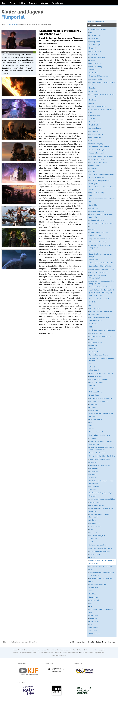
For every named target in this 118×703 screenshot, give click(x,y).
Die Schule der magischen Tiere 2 (100, 181)
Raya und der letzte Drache (98, 355)
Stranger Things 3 (95, 526)
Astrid (91, 591)
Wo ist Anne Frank (95, 35)
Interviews (43, 650)
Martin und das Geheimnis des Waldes (102, 199)
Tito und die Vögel (95, 321)
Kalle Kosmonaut (95, 137)
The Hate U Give (94, 554)
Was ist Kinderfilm (53, 650)
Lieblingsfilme (12, 24)
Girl (90, 603)
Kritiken (22, 3)
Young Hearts (94, 38)
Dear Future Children (96, 296)
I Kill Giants (93, 618)
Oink (90, 112)
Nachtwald (93, 168)
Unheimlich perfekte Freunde (99, 545)
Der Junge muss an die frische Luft (100, 578)
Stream (50, 652)
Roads (91, 529)
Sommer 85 (93, 346)
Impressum (112, 642)
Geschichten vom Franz (97, 211)
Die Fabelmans (94, 131)
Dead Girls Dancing (95, 67)
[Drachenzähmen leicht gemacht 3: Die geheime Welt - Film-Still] (19, 97)
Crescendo (92, 475)
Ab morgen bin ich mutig (97, 29)
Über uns (44, 3)
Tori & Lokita (93, 73)
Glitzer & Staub (94, 370)
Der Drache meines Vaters (98, 162)
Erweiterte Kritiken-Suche (96, 21)
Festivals (75, 650)
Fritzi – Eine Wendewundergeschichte (102, 499)
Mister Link (93, 532)
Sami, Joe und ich (95, 236)
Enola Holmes (94, 395)
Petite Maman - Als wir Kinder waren (101, 223)
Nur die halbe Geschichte (97, 453)
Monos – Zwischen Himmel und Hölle (102, 456)
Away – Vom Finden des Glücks (99, 459)
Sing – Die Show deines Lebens (99, 239)
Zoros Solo (92, 490)
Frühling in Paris (94, 352)
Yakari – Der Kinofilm (96, 383)
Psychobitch (93, 324)
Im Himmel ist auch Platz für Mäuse (101, 156)
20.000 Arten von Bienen (97, 106)
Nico (90, 202)
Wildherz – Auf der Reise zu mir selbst (102, 373)
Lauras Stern (93, 260)
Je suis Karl (92, 302)
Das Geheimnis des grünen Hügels (100, 493)
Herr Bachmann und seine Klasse (100, 311)
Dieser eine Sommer (96, 134)
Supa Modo (93, 539)
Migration (97, 652)
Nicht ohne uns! (94, 634)
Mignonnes (93, 404)
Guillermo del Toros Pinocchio (99, 147)
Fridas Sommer (94, 621)
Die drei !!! (92, 520)
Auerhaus (92, 478)
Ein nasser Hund (94, 308)
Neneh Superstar (95, 122)
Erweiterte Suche (69, 652)
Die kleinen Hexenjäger (97, 536)
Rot (90, 226)
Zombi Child (93, 389)
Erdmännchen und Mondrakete (100, 336)
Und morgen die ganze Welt (98, 379)
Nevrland (92, 496)
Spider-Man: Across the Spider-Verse (101, 109)
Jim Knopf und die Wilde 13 (98, 401)
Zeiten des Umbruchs (96, 159)
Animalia (92, 60)
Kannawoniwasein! (95, 79)
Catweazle (92, 349)
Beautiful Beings (94, 165)
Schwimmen (93, 597)
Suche (35, 652)
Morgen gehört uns (95, 342)
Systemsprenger (94, 502)
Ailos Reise (92, 557)
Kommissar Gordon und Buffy (99, 551)
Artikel (12, 3)
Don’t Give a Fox (94, 523)
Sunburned (93, 438)
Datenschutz (101, 642)
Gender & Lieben (88, 652)
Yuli (90, 569)
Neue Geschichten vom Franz (99, 76)
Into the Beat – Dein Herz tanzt (99, 435)
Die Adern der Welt (95, 333)
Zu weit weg (93, 462)
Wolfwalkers (93, 367)
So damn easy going (96, 144)
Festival (60, 652)
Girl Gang (92, 172)
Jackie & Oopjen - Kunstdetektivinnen (102, 269)
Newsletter (81, 642)
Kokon (91, 429)
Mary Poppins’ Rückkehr (97, 585)
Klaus (91, 251)
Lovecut (92, 386)
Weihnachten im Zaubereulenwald (101, 263)
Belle (90, 196)
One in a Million (94, 116)
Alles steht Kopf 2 (95, 45)
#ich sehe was (57, 3)
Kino (45, 652)
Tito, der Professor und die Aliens (100, 548)
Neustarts (27, 650)
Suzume (92, 119)
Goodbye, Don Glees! (96, 153)
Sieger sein (92, 48)
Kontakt (91, 642)
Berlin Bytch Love (95, 51)
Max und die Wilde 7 (96, 432)
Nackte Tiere (93, 411)
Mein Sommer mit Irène (97, 57)
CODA (91, 327)
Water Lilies (93, 91)
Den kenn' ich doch (92, 650)
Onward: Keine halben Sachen (99, 465)
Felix (90, 426)
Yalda (91, 423)
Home (3, 3)
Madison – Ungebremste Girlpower (101, 299)
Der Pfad (92, 229)
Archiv (72, 642)
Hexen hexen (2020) (96, 376)
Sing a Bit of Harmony (96, 193)
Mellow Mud (93, 588)
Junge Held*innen (26, 652)
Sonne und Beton (95, 128)
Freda (91, 339)
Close (91, 140)
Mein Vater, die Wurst (96, 220)
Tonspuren (93, 54)
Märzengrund (94, 184)
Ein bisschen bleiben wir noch (99, 318)
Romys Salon (93, 471)
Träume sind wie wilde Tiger (98, 232)
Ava (90, 606)
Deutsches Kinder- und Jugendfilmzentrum (23, 642)
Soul (90, 364)
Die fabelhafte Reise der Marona (100, 287)
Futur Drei (92, 407)
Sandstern (92, 594)
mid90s (91, 542)
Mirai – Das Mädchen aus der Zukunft (102, 330)
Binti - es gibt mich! (95, 419)
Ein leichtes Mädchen (96, 505)
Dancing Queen (94, 42)
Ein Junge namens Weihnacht (99, 272)
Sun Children (93, 205)
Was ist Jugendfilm (66, 650)
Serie (55, 652)
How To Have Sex (95, 63)
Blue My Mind (94, 600)
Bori (90, 305)
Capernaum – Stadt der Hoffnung (100, 566)
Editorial (82, 650)
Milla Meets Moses (95, 392)
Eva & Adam (93, 100)
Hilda (91, 581)
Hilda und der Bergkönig (97, 242)
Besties (91, 103)
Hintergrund (35, 650)
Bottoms (92, 70)
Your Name (93, 631)
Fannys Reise (93, 615)
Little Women (93, 468)
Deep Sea (92, 88)
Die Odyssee (93, 208)
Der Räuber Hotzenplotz (97, 150)
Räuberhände (94, 314)
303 (90, 624)
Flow (90, 32)
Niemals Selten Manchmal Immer (100, 398)
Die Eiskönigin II (94, 487)
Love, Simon (93, 628)
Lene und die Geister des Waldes (100, 266)
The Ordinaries (94, 125)
